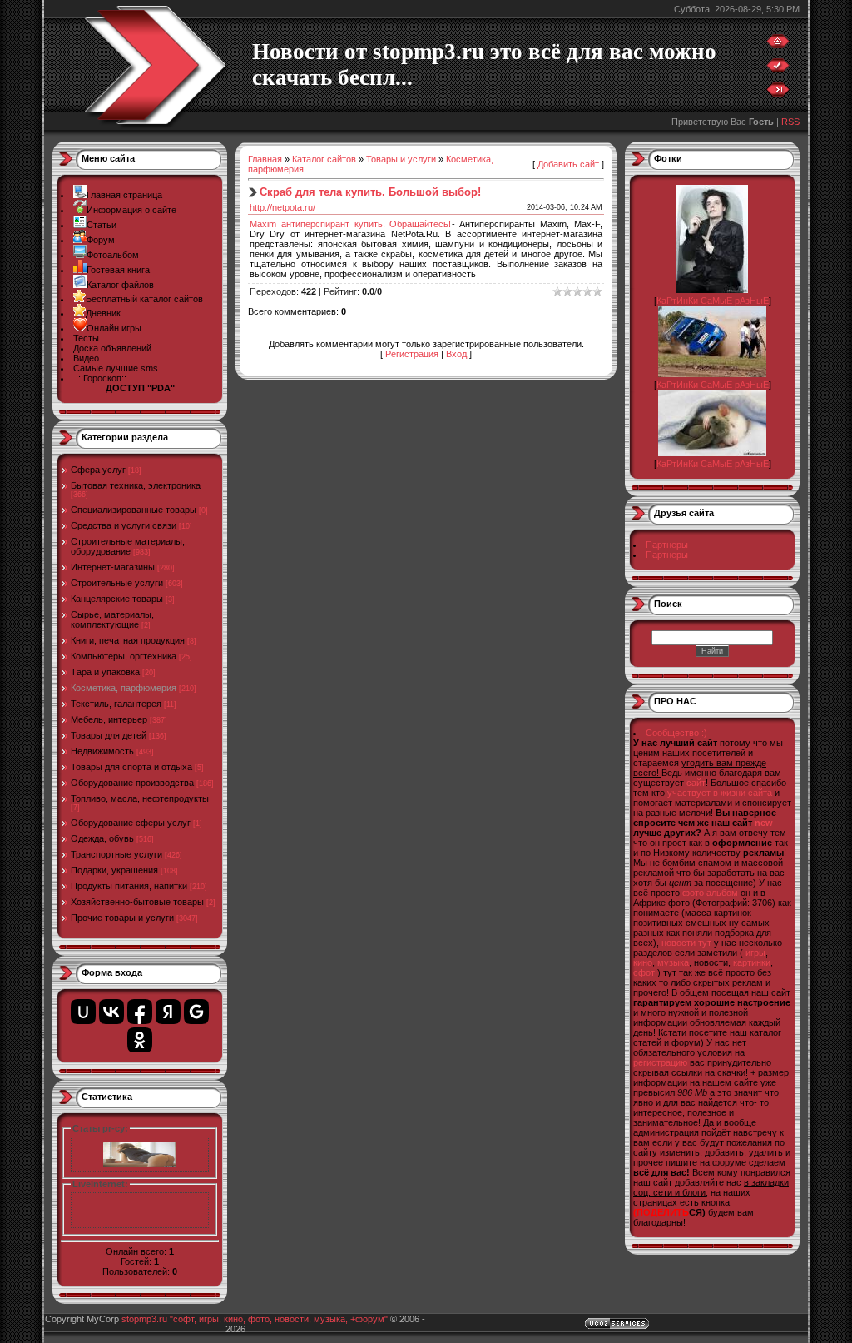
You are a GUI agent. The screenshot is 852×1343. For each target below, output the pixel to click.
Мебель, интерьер (109, 719)
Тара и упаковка (105, 672)
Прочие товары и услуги (122, 918)
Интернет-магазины (113, 567)
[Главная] (778, 45)
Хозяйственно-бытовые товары (137, 902)
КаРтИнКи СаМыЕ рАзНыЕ (712, 301)
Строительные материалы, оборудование (128, 546)
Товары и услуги (401, 159)
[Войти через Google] (196, 1011)
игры (755, 953)
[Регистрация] (778, 69)
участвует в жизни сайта (719, 793)
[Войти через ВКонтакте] (111, 1011)
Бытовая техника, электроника (136, 485)
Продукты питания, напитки (129, 886)
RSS (790, 122)
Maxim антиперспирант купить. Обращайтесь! (351, 224)
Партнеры (667, 545)
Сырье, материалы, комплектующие (112, 619)
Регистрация (411, 354)
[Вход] (778, 93)
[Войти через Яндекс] (168, 1011)
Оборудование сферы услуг (131, 823)
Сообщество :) (676, 733)
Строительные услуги (117, 583)
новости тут (686, 943)
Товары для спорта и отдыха (131, 767)
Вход (456, 354)
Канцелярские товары (117, 599)
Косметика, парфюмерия (123, 688)
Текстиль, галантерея (116, 704)
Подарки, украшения (114, 870)
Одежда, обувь (102, 838)
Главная (265, 159)
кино (642, 962)
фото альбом (710, 893)
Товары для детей (108, 735)
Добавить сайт (568, 164)
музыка (673, 962)
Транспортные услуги (116, 854)
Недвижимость (102, 751)
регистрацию (660, 1062)
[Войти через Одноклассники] (139, 1039)
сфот (644, 972)
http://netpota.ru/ (282, 207)
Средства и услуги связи (123, 525)
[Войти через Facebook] (139, 1011)
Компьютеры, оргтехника (123, 656)
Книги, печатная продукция (128, 640)
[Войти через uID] (83, 1011)
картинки (751, 962)
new (764, 823)
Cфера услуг (98, 470)
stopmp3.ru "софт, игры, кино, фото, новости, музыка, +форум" (254, 1319)
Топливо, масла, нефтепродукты (140, 798)
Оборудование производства (132, 783)
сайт (696, 783)
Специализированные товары (133, 510)
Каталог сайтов (324, 159)
